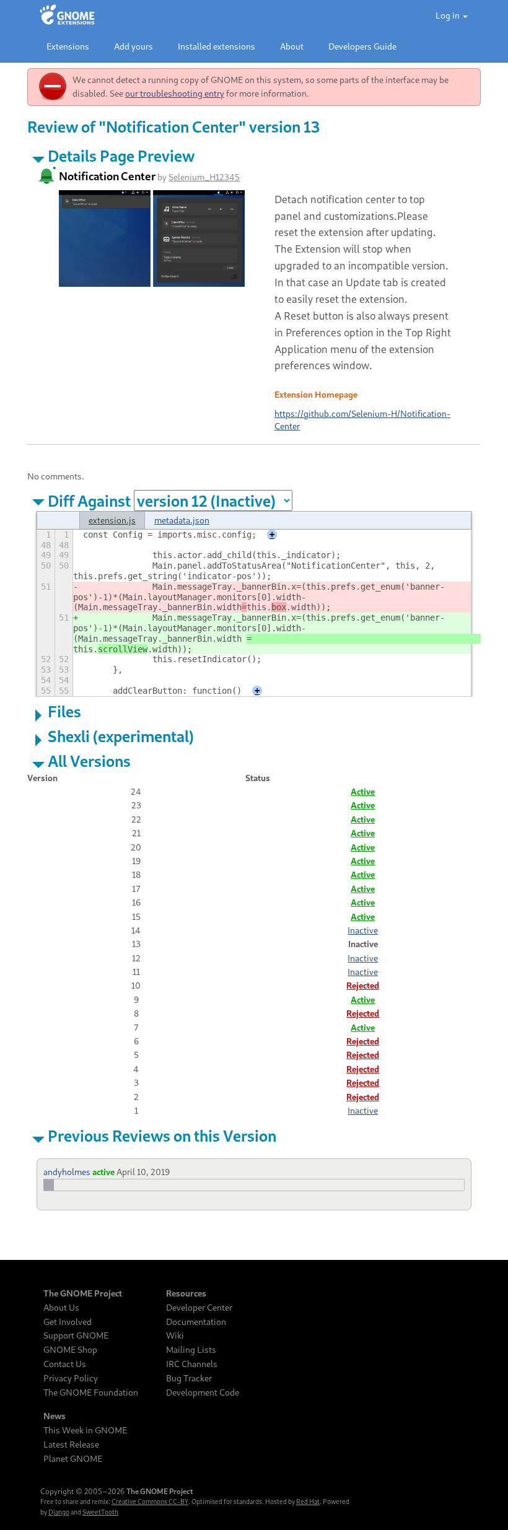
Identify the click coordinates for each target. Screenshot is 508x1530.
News (54, 1416)
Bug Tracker (189, 1378)
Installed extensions (216, 46)
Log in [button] (449, 15)
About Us (61, 1308)
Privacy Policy (70, 1378)
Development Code (202, 1392)
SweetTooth (100, 1512)
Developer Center (199, 1308)
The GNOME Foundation (90, 1392)
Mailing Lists (191, 1350)
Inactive (363, 930)
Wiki (175, 1335)
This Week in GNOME (85, 1430)
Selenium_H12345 (204, 177)
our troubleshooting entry (174, 93)
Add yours (133, 46)
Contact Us (64, 1364)
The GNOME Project (82, 1293)
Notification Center (107, 176)
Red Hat (308, 1501)
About (292, 46)
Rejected (362, 985)
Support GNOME (75, 1335)
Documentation (196, 1322)
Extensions (67, 46)
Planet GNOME (72, 1459)
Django (58, 1512)
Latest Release (71, 1444)
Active (363, 791)
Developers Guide (362, 46)
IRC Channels (191, 1364)
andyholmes (66, 1171)
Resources (186, 1293)
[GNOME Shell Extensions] (67, 15)
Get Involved (67, 1322)
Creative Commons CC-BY (150, 1501)
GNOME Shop (70, 1350)
